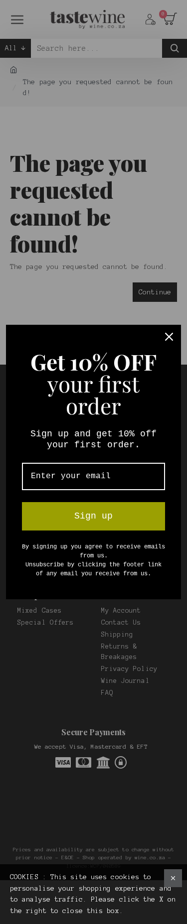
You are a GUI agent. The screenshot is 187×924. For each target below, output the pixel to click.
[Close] (169, 337)
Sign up (93, 516)
